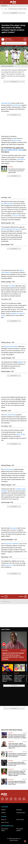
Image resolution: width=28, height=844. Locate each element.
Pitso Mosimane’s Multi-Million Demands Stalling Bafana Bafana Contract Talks (17, 764)
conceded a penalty (7, 203)
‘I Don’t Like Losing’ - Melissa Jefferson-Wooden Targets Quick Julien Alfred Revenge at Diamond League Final (17, 746)
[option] (7, 673)
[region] (14, 673)
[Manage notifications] (25, 841)
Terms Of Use (5, 822)
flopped (20, 362)
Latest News (4, 5)
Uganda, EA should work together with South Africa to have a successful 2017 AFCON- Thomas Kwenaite (13, 656)
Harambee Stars (6, 103)
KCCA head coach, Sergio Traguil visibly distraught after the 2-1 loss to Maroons (7, 678)
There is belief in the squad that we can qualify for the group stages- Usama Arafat (19, 678)
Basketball (19, 809)
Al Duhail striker (9, 469)
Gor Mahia (12, 286)
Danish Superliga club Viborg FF (11, 229)
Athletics (10, 741)
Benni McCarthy (16, 105)
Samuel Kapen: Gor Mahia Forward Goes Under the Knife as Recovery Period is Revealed (17, 755)
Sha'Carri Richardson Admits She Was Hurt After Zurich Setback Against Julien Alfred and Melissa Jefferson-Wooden (17, 773)
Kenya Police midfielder (11, 543)
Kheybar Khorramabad (11, 346)
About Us (3, 819)
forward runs (9, 565)
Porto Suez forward (10, 414)
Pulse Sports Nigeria (4, 829)
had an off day (20, 434)
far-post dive (16, 215)
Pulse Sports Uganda (19, 829)
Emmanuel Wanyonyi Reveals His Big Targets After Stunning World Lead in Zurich (17, 783)
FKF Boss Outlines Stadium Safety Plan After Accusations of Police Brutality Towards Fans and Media (17, 736)
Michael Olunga (16, 140)
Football (5, 8)
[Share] (25, 39)
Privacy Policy (20, 819)
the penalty (13, 528)
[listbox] (14, 673)
